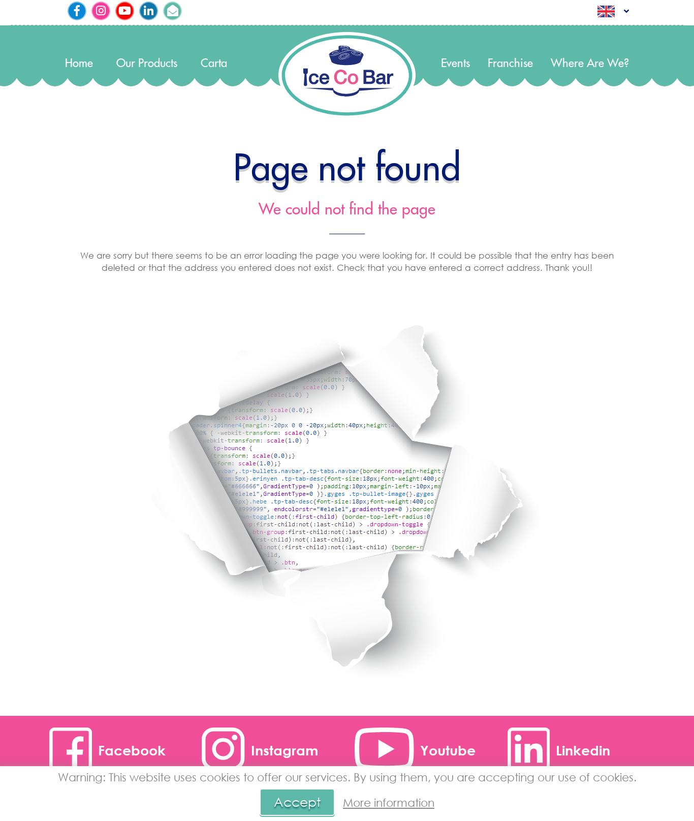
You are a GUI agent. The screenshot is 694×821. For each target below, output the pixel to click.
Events (455, 63)
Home (79, 63)
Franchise (510, 63)
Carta (214, 63)
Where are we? (590, 63)
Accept (297, 802)
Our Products (146, 63)
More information (388, 802)
